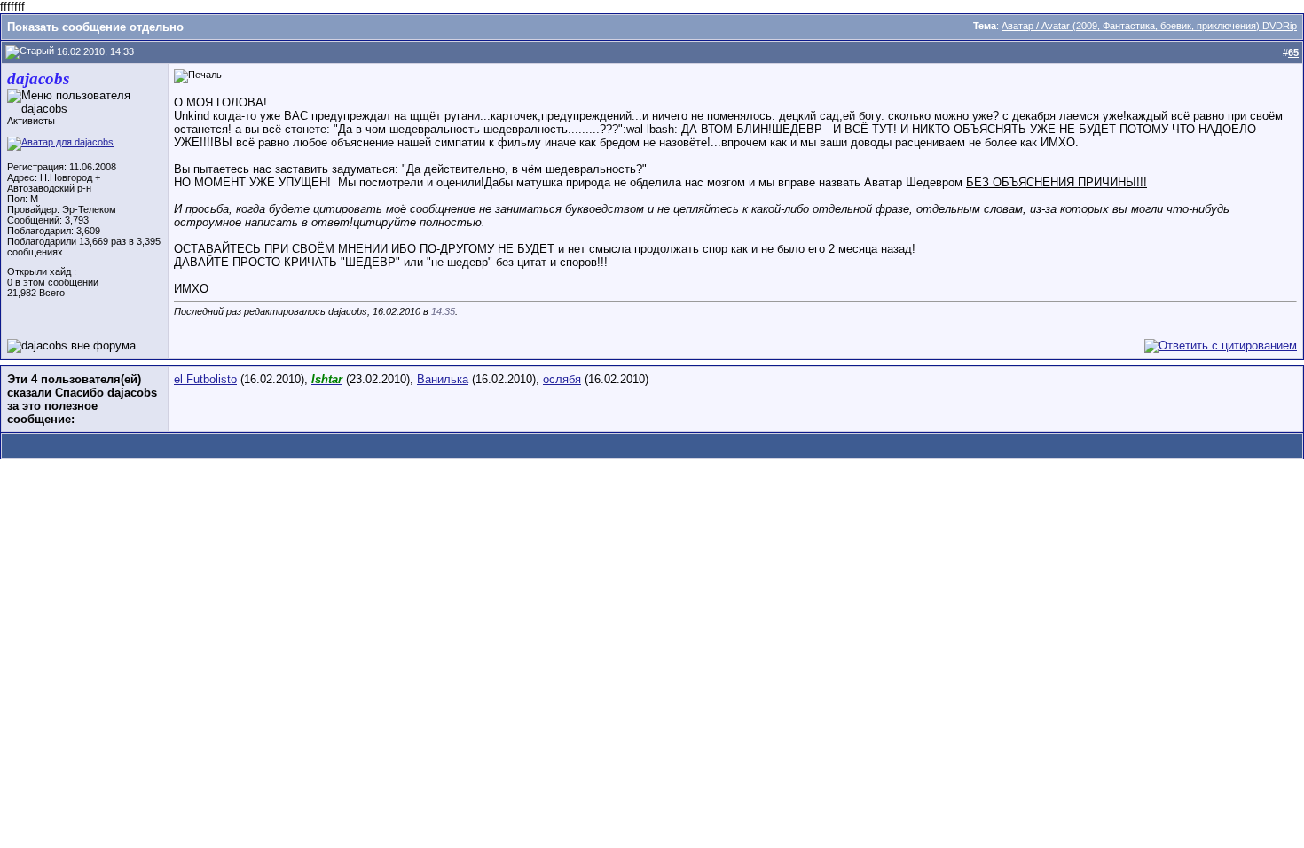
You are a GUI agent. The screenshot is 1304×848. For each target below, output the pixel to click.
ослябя (562, 379)
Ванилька (442, 379)
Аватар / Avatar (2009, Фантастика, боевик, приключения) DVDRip (1149, 25)
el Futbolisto (205, 379)
